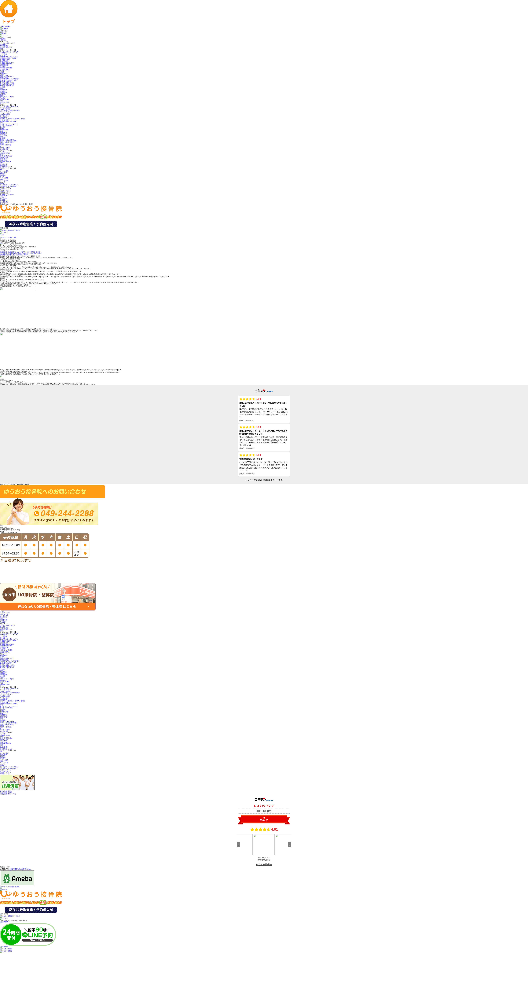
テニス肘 (3, 182)
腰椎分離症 (3, 158)
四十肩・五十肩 (5, 147)
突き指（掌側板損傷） (7, 125)
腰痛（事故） (4, 160)
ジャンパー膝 (4, 180)
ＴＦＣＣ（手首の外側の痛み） (9, 106)
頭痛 (1, 101)
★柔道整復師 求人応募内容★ (19, 868)
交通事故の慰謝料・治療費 (8, 58)
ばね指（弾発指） (5, 109)
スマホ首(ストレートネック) (8, 52)
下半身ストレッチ (5, 190)
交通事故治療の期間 (6, 63)
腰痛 (1, 163)
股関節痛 (3, 174)
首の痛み (3, 98)
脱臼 (1, 136)
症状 (1, 618)
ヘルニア (3, 152)
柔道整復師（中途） (6, 792)
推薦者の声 (3, 196)
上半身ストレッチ (5, 189)
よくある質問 (4, 201)
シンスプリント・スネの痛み (9, 185)
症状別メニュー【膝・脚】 (8, 237)
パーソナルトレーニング (7, 43)
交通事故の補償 (5, 59)
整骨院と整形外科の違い (7, 83)
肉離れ (2, 179)
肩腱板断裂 (3, 132)
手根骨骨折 (3, 117)
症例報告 (3, 200)
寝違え (2, 72)
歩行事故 (3, 87)
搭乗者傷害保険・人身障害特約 (9, 79)
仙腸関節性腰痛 (5, 153)
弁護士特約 (3, 73)
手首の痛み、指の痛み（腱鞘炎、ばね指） (13, 118)
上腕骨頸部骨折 (5, 114)
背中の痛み (3, 135)
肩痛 (1, 131)
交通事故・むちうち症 (7, 194)
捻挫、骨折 (3, 172)
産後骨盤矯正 (4, 46)
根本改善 (3, 44)
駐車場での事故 (5, 99)
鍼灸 (1, 48)
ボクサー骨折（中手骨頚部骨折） (10, 110)
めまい (2, 103)
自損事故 (3, 91)
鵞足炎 (2, 176)
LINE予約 (3, 40)
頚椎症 (2, 95)
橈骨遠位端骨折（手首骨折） (9, 121)
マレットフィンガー (6, 112)
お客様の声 (3, 198)
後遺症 (2, 74)
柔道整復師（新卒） (6, 791)
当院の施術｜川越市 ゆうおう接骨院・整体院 (14, 254)
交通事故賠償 (4, 65)
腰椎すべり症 (4, 157)
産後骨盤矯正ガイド (6, 47)
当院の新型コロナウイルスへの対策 (20, 870)
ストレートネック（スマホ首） (9, 51)
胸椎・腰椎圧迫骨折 (6, 156)
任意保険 (3, 66)
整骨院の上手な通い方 (7, 85)
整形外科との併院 (5, 81)
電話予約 (3, 39)
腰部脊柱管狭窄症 (5, 161)
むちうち (3, 55)
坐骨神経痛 (3, 165)
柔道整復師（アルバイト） (8, 794)
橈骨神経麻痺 (4, 120)
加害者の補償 (4, 69)
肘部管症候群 (4, 129)
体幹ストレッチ (5, 191)
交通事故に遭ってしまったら (9, 57)
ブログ (2, 197)
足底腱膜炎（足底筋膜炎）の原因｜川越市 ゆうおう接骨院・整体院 (21, 253)
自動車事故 (3, 90)
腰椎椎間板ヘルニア (7, 167)
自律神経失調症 (5, 102)
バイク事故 (3, 54)
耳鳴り (2, 88)
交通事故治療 (4, 61)
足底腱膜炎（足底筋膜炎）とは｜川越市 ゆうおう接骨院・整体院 (20, 252)
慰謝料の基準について (7, 76)
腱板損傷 (3, 138)
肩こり (2, 146)
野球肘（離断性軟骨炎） (7, 142)
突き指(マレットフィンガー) (8, 124)
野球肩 (2, 143)
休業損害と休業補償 (6, 68)
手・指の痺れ (4, 116)
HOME (2, 234)
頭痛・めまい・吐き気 (7, 96)
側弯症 (2, 154)
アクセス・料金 (5, 613)
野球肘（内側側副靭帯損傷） (9, 141)
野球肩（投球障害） (6, 145)
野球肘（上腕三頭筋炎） (7, 139)
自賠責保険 (3, 92)
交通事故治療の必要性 (7, 62)
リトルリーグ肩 (5, 113)
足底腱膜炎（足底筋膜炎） (8, 186)
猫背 (1, 123)
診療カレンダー (5, 614)
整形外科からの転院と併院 (8, 80)
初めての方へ (4, 202)
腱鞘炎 (2, 183)
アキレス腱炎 (4, 171)
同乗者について (5, 70)
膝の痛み (3, 175)
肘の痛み (3, 127)
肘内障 (2, 128)
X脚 (1, 169)
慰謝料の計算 (4, 77)
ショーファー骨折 (5, 107)
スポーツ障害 (4, 178)
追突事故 (3, 94)
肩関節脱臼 (3, 134)
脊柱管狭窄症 (4, 149)
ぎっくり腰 (3, 164)
